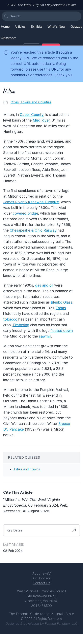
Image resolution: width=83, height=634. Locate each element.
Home (5, 26)
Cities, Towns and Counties (31, 102)
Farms (61, 308)
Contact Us (41, 583)
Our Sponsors (41, 578)
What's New (56, 26)
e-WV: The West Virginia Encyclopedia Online (41, 5)
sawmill (45, 336)
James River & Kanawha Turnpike (31, 202)
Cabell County (31, 114)
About (41, 573)
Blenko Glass (61, 302)
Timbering (20, 325)
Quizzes (76, 26)
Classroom (8, 38)
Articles (20, 26)
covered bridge (25, 213)
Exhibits (37, 26)
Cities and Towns (27, 469)
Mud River (41, 120)
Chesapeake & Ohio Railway (33, 230)
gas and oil (44, 285)
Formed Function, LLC (61, 623)
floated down (61, 330)
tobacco (10, 319)
